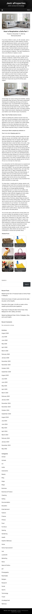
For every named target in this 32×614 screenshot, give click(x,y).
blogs (3, 481)
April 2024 (4, 431)
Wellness (4, 604)
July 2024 (4, 420)
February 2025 (6, 396)
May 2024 (4, 427)
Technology (5, 593)
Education (4, 505)
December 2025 (6, 361)
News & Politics (6, 565)
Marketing (4, 558)
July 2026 (4, 336)
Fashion (4, 512)
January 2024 (5, 442)
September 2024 (6, 414)
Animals (4, 460)
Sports (3, 589)
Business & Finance (7, 491)
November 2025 (6, 364)
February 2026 (6, 354)
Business (4, 488)
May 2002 (4, 448)
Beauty (3, 474)
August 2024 (5, 417)
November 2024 (6, 406)
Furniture (4, 527)
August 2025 (5, 375)
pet (2, 568)
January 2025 (5, 399)
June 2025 (4, 382)
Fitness (4, 519)
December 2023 (6, 445)
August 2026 (5, 333)
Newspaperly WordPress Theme (19, 611)
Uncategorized (6, 600)
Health (3, 537)
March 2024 (5, 434)
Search (4, 280)
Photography (5, 572)
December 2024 (6, 403)
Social (3, 586)
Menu (28, 10)
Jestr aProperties (16, 3)
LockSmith (4, 555)
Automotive (5, 471)
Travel (3, 596)
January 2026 (5, 357)
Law (3, 551)
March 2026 (5, 350)
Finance (4, 516)
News (3, 561)
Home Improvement (7, 548)
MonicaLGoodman (16, 35)
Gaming (4, 530)
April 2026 (4, 347)
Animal (3, 456)
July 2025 (4, 378)
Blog (3, 477)
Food (3, 523)
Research (4, 583)
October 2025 (5, 368)
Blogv (3, 484)
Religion (4, 579)
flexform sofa (14, 133)
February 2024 (6, 438)
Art (2, 463)
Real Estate (5, 576)
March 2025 (5, 392)
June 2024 (5, 424)
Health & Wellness (7, 540)
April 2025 (4, 389)
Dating (3, 499)
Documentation (6, 502)
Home (3, 544)
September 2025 (6, 371)
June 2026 (4, 340)
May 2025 (4, 385)
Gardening (4, 533)
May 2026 (4, 343)
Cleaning (4, 495)
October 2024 (5, 410)
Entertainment (5, 509)
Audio (3, 467)
